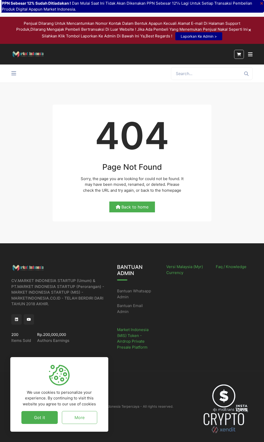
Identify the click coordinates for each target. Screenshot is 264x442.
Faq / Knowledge (231, 266)
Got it (39, 417)
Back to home (134, 207)
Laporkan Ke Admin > (199, 36)
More (80, 417)
